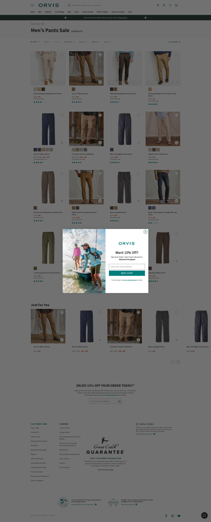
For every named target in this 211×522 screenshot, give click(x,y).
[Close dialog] (145, 232)
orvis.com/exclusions (130, 280)
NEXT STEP (127, 273)
